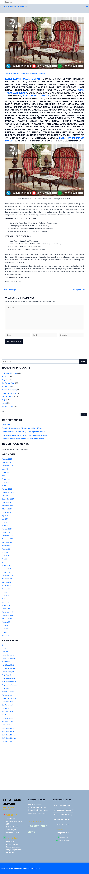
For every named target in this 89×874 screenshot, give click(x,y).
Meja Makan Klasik (8, 678)
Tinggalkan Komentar (12, 73)
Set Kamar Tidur (7, 708)
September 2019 (7, 512)
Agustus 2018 (7, 549)
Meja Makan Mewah (9, 681)
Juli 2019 (5, 519)
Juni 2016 (5, 629)
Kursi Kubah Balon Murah (22, 78)
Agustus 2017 (6, 589)
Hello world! (6, 425)
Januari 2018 (6, 572)
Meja (4, 400)
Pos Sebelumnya (9, 290)
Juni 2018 (5, 555)
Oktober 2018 (7, 542)
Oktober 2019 (7, 509)
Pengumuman (7, 695)
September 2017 (7, 585)
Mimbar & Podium (8, 691)
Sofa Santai (6, 725)
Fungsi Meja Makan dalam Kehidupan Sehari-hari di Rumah (22, 428)
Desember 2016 (7, 612)
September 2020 (8, 499)
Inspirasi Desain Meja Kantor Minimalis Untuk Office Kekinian (23, 439)
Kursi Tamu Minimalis (36, 95)
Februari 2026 (7, 462)
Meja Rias (5, 380)
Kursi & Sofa (6, 386)
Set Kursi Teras (7, 715)
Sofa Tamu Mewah (8, 731)
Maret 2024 (6, 479)
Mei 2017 (5, 599)
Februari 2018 (7, 569)
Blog (3, 645)
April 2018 (5, 562)
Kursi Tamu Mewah (9, 668)
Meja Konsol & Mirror (9, 373)
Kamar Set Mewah (8, 655)
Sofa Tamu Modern (9, 738)
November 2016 (7, 615)
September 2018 (7, 545)
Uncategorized (7, 741)
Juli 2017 (5, 592)
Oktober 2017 (7, 582)
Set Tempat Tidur (8, 383)
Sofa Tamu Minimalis (9, 735)
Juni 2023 (5, 482)
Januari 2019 (6, 532)
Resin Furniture (7, 701)
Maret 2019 (6, 525)
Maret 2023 (6, 486)
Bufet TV (5, 376)
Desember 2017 (7, 575)
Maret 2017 (6, 605)
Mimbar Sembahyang (9, 390)
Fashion (5, 652)
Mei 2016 (5, 632)
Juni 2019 (5, 522)
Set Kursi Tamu (7, 711)
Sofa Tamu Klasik (8, 728)
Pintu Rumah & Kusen (9, 393)
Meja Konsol (6, 675)
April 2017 (5, 602)
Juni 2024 (5, 469)
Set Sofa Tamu (7, 406)
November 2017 (7, 579)
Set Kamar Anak (7, 705)
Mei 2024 (5, 472)
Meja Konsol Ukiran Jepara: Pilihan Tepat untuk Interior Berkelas (24, 435)
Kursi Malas (6, 662)
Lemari (4, 403)
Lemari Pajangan (8, 671)
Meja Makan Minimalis (9, 685)
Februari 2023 (7, 489)
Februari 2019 (7, 529)
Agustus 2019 (7, 515)
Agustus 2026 (7, 459)
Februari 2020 (7, 502)
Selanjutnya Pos (80, 290)
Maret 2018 (6, 565)
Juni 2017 (5, 595)
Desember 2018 (7, 536)
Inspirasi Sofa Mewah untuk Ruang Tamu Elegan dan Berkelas (23, 432)
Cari (83, 361)
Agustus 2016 (7, 622)
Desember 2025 (7, 465)
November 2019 (7, 506)
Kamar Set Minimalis (9, 658)
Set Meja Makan (7, 396)
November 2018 (7, 539)
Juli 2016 (5, 625)
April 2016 (5, 635)
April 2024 (5, 476)
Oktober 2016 (7, 619)
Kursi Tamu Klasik (8, 665)
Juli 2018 (5, 552)
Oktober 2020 (7, 495)
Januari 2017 (6, 609)
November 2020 (8, 492)
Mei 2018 (5, 559)
